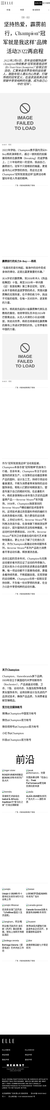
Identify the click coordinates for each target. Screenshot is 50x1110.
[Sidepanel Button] (2, 3)
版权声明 (28, 1060)
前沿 (25, 761)
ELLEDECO (29, 1050)
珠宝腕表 (36, 10)
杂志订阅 (38, 3)
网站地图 (5, 1055)
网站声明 (28, 1055)
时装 (8, 10)
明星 (22, 10)
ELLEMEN (6, 1050)
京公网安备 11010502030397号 (21, 1097)
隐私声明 (5, 1060)
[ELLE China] (9, 3)
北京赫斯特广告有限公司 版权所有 (15, 1093)
